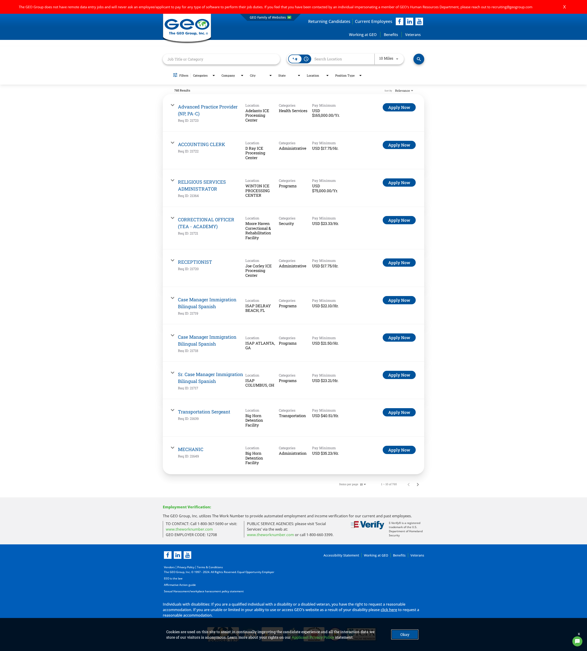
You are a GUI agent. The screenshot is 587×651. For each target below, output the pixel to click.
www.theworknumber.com (189, 529)
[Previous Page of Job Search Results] (408, 484)
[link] (293, 113)
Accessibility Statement (341, 555)
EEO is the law (173, 578)
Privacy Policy (185, 567)
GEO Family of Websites (268, 17)
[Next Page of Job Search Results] (417, 484)
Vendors (169, 567)
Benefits (391, 34)
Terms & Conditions (210, 567)
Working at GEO (363, 34)
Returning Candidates (329, 21)
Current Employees (373, 21)
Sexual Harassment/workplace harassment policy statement (204, 591)
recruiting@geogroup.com (511, 7)
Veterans (413, 34)
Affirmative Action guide (180, 585)
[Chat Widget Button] (577, 641)
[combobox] (221, 59)
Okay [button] (404, 634)
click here (389, 609)
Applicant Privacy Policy (313, 637)
